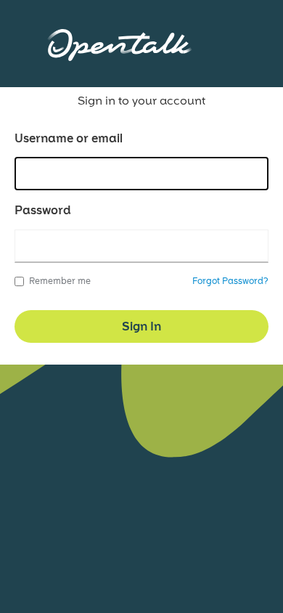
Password (43, 210)
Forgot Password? (230, 281)
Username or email (69, 138)
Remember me (60, 281)
